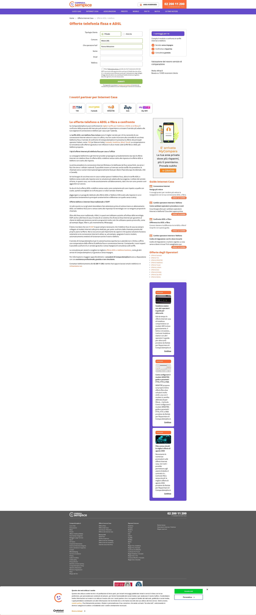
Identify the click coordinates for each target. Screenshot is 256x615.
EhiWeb (130, 540)
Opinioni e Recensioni (75, 568)
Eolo (129, 534)
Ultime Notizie (171, 11)
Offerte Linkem (156, 267)
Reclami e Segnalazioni (76, 570)
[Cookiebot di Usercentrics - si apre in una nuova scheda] (58, 611)
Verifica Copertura (104, 538)
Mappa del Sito (74, 574)
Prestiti (124, 11)
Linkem (130, 536)
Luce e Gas (76, 11)
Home (72, 18)
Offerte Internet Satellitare (106, 542)
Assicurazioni (110, 11)
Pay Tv (71, 540)
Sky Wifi (130, 538)
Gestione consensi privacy (77, 564)
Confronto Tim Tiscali (134, 552)
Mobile (136, 11)
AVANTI (121, 81)
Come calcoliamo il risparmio (78, 548)
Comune (94, 39)
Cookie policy (73, 560)
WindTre (130, 530)
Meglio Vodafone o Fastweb (135, 554)
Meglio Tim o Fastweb (134, 548)
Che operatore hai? (90, 45)
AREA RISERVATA (150, 4)
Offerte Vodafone (157, 263)
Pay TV (146, 11)
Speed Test (102, 536)
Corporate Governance (76, 544)
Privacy (72, 556)
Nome (95, 51)
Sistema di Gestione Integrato (78, 546)
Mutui (157, 11)
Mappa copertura (162, 529)
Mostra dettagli (77, 611)
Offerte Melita (155, 277)
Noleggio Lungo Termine (76, 538)
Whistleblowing (74, 552)
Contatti (72, 550)
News (71, 572)
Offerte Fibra (102, 526)
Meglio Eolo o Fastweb (134, 560)
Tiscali (130, 532)
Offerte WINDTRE (157, 260)
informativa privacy (113, 69)
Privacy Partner (74, 562)
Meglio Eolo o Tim (133, 556)
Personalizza (187, 597)
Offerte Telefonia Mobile (76, 534)
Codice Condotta (74, 558)
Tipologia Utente (91, 32)
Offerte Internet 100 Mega (106, 540)
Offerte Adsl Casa (104, 528)
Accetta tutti (188, 591)
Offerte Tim (155, 258)
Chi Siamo (72, 542)
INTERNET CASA (92, 11)
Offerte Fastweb (156, 255)
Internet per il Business (105, 530)
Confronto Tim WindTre (134, 550)
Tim (129, 544)
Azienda (129, 34)
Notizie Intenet (161, 525)
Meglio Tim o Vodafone (134, 546)
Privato (107, 34)
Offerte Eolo (155, 270)
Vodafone (130, 526)
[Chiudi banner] (207, 589)
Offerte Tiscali (155, 265)
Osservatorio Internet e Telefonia (166, 527)
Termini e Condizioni (75, 554)
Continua (167, 351)
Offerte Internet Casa (85, 18)
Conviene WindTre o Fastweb (136, 558)
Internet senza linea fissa (106, 544)
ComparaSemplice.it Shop (77, 566)
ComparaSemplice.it (75, 523)
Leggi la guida (179, 198)
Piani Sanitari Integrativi (76, 536)
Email (95, 57)
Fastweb (130, 528)
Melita (130, 542)
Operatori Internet (133, 523)
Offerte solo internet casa (106, 532)
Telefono (94, 63)
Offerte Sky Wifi (156, 274)
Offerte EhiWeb (156, 272)
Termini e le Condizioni (124, 85)
